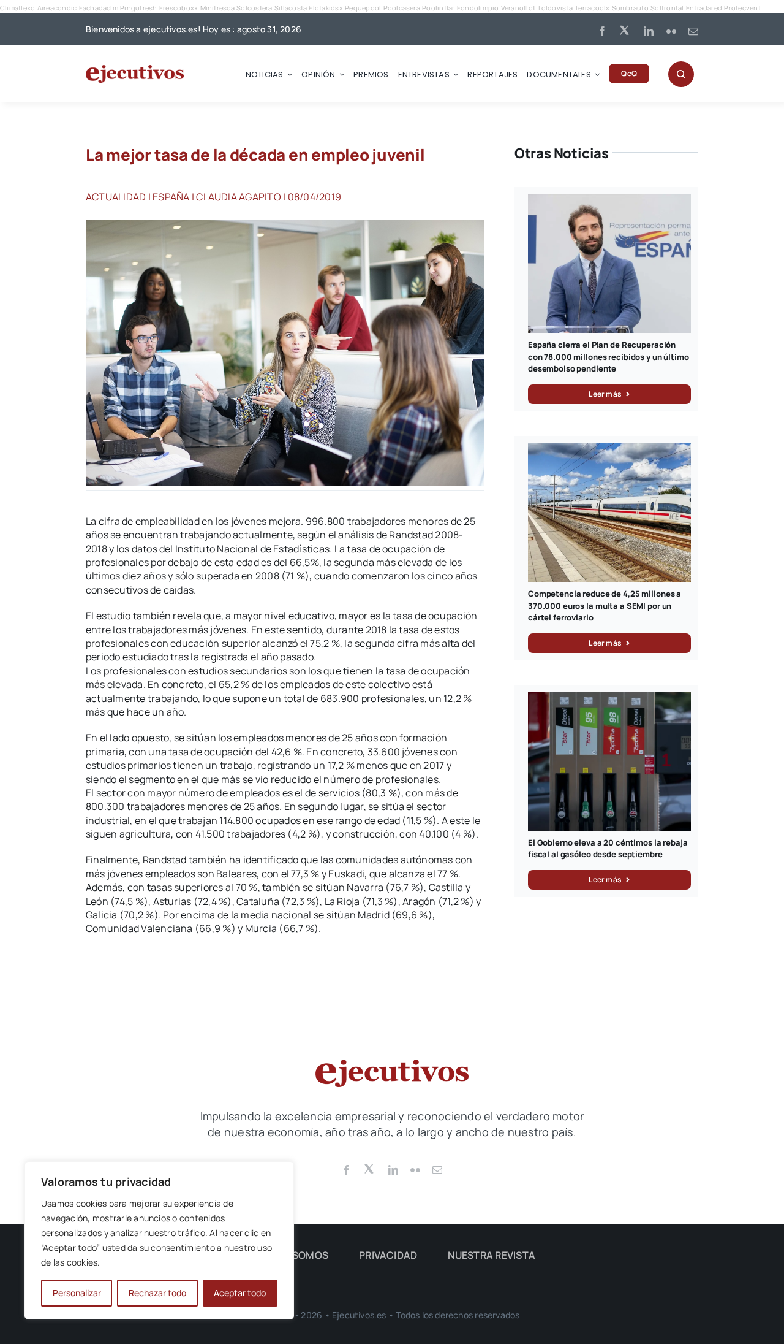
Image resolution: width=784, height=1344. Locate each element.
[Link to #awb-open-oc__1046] (681, 74)
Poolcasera (401, 7)
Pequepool (363, 7)
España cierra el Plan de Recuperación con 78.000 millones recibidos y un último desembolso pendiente (608, 356)
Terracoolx (592, 7)
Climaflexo (17, 7)
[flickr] (671, 31)
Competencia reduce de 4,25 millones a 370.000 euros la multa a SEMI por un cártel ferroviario (604, 605)
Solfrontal (667, 7)
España (171, 197)
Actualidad (116, 197)
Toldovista (554, 7)
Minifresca (217, 7)
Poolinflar (438, 7)
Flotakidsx (325, 7)
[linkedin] (649, 31)
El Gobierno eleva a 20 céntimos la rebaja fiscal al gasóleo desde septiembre (608, 848)
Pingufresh (138, 7)
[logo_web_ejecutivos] (135, 70)
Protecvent (742, 7)
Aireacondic (57, 7)
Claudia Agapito (238, 197)
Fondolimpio (478, 7)
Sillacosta (290, 7)
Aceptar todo (240, 1293)
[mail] (693, 31)
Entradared (704, 7)
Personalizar (77, 1293)
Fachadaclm (98, 7)
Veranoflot (518, 7)
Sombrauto (630, 7)
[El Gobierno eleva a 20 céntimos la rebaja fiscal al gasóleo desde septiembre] (609, 699)
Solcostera (254, 7)
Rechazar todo (157, 1293)
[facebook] (602, 31)
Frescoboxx (178, 7)
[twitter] (625, 29)
